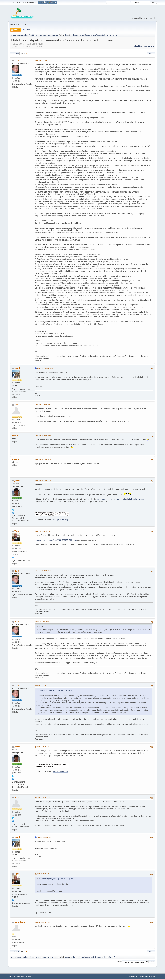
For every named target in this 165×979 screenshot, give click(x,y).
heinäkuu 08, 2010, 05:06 (43, 459)
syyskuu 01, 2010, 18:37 (42, 747)
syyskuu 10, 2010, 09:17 (44, 837)
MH (16, 404)
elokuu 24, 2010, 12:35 (42, 621)
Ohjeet (131, 976)
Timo (17, 531)
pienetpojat (20, 922)
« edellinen (138, 46)
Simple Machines (25, 976)
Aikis (16, 797)
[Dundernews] (13, 512)
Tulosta (151, 53)
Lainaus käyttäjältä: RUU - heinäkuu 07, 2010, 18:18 (56, 690)
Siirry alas (15, 53)
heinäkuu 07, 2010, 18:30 (45, 368)
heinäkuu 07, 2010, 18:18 (43, 60)
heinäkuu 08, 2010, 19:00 (43, 531)
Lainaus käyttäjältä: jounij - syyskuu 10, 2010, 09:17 (56, 879)
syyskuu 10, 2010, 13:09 (42, 922)
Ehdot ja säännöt (141, 976)
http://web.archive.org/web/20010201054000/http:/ (56, 540)
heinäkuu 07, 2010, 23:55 (43, 405)
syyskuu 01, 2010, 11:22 (42, 685)
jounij (17, 368)
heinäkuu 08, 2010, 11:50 (43, 480)
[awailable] (13, 821)
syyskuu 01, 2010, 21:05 (42, 797)
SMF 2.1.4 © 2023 (14, 976)
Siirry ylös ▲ (152, 976)
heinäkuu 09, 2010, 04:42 (43, 571)
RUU (16, 60)
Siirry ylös (15, 951)
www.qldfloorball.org (60, 520)
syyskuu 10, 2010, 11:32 (42, 874)
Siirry (119, 962)
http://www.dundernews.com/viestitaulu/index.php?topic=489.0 (122, 499)
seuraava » (149, 46)
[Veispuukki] (13, 557)
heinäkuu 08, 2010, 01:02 (43, 436)
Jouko (67, 35)
